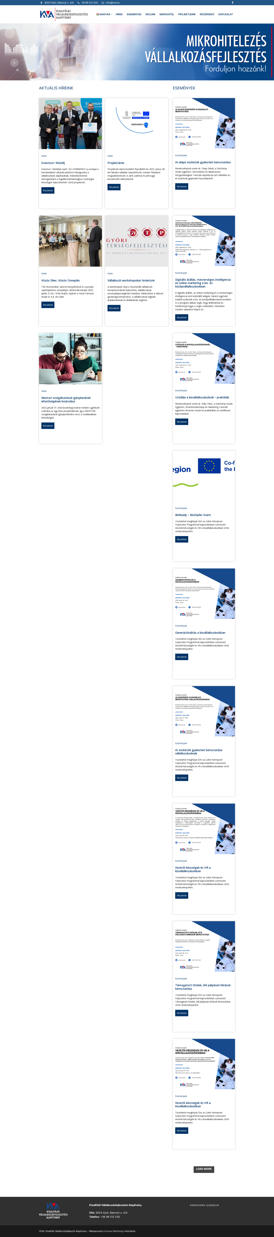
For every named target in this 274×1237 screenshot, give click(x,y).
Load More (204, 1168)
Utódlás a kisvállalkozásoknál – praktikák (202, 397)
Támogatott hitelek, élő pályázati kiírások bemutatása (203, 986)
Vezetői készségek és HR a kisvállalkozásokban (193, 869)
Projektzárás (116, 163)
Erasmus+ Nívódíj (53, 163)
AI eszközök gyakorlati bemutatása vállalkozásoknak (198, 751)
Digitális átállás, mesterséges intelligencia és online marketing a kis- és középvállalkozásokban (203, 283)
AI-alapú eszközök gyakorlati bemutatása (203, 162)
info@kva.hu (113, 2)
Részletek (48, 190)
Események (181, 155)
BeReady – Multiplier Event (193, 515)
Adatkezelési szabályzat (204, 1205)
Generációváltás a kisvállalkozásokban (200, 632)
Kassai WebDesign (114, 1231)
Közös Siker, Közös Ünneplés (60, 280)
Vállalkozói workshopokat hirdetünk (131, 280)
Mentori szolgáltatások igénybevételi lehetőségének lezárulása (66, 399)
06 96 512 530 (90, 2)
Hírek (44, 155)
